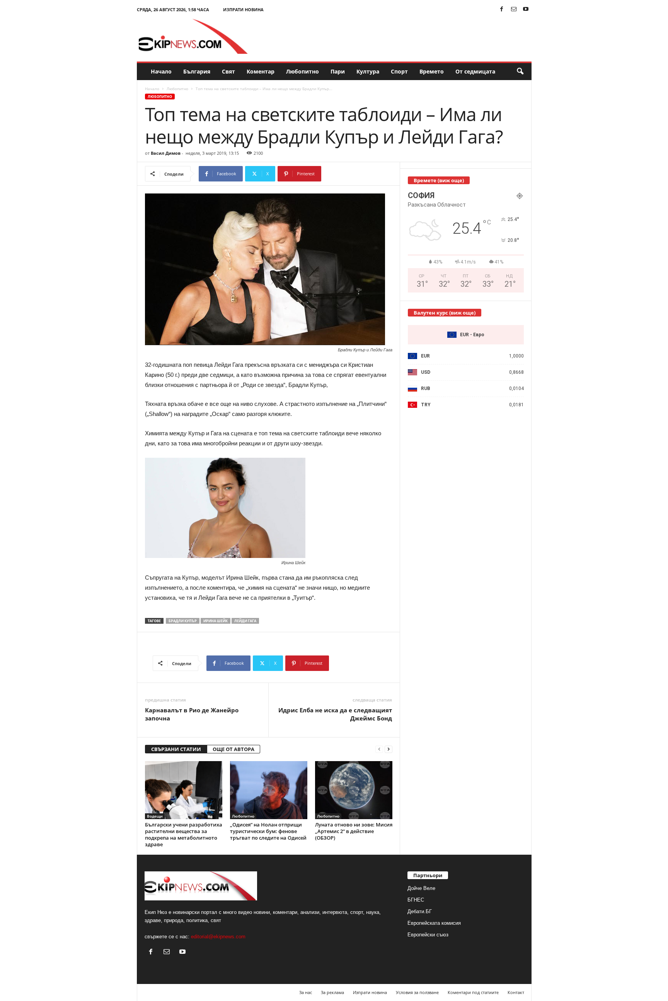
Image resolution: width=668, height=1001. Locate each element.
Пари (338, 71)
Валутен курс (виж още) (444, 312)
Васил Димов (166, 153)
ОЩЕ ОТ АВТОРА (233, 749)
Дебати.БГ (419, 911)
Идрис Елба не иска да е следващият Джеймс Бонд (335, 714)
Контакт (516, 992)
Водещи (155, 816)
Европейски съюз (427, 935)
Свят (228, 71)
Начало (161, 71)
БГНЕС (415, 900)
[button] (519, 71)
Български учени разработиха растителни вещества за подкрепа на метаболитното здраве (183, 834)
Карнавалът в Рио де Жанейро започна (192, 714)
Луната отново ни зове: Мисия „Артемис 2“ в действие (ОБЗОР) (353, 831)
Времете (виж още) (439, 180)
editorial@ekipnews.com (218, 936)
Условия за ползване (417, 992)
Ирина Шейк (215, 620)
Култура (367, 71)
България (196, 71)
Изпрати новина (243, 9)
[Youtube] (525, 9)
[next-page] (388, 749)
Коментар (260, 71)
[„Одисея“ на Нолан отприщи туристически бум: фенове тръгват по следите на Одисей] (268, 790)
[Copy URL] (347, 173)
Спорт (399, 71)
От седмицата (475, 71)
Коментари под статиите (473, 992)
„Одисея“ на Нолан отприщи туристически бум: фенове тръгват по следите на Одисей (268, 831)
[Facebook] (501, 9)
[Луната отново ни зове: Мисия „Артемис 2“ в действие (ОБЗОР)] (353, 790)
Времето (431, 71)
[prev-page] (379, 749)
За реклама (332, 992)
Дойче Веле (421, 888)
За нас (305, 992)
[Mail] (513, 9)
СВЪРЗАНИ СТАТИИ (176, 749)
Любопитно (302, 71)
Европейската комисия (434, 923)
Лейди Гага (245, 620)
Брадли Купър (183, 620)
